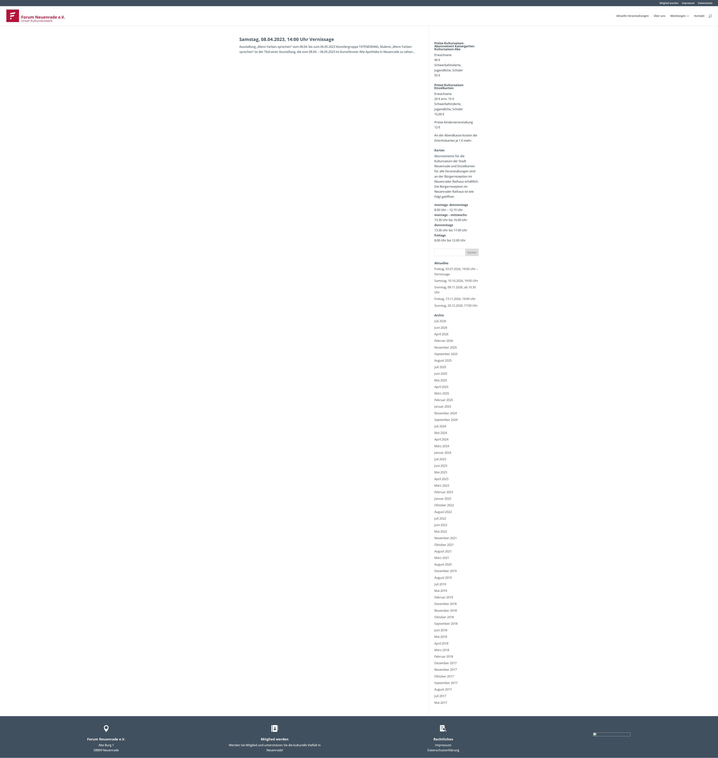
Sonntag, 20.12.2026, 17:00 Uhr (456, 305)
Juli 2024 (440, 426)
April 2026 (441, 334)
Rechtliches (443, 739)
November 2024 (445, 413)
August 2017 (443, 689)
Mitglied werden (668, 3)
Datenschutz (705, 3)
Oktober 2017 (444, 676)
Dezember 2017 (445, 663)
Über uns (659, 16)
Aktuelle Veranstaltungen (632, 16)
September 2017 (446, 683)
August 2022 (443, 512)
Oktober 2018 (444, 617)
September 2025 (446, 354)
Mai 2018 (440, 637)
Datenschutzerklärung (443, 750)
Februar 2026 (443, 341)
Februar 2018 (443, 656)
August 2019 (443, 578)
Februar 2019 (443, 597)
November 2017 (445, 670)
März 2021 (441, 558)
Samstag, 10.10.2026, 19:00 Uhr (456, 281)
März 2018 (441, 650)
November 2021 (445, 538)
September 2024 (446, 420)
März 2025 (441, 393)
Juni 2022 (440, 525)
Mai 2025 (440, 380)
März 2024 (441, 446)
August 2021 (443, 551)
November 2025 (445, 347)
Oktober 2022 (444, 505)
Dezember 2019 (445, 571)
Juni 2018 (440, 630)
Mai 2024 (440, 433)
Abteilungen (678, 16)
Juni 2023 (440, 466)
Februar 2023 (443, 492)
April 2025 (441, 387)
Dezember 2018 (445, 604)
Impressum (688, 3)
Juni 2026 (440, 328)
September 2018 (446, 624)
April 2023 (441, 479)
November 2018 (445, 610)
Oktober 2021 (444, 545)
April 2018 (441, 643)
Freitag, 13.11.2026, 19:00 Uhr (455, 299)
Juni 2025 (440, 374)
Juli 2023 (440, 459)
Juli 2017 (440, 696)
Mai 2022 (440, 531)
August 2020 (443, 564)
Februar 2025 (443, 400)
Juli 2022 (440, 518)
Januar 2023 (442, 499)
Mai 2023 (440, 472)
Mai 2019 (440, 591)
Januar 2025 (442, 406)
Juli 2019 (440, 584)
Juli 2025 (440, 367)
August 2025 (443, 360)
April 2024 (441, 439)
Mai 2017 (440, 703)
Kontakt (699, 16)
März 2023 (441, 485)
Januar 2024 (442, 453)
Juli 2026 (440, 321)
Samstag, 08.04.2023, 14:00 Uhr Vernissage (286, 39)
